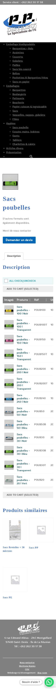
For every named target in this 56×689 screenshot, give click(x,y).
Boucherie (18, 102)
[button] (49, 682)
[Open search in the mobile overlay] (31, 156)
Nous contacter (27, 662)
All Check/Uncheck (22, 280)
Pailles (16, 65)
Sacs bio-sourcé (21, 69)
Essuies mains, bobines (26, 131)
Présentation (13, 152)
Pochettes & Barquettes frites (30, 77)
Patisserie (18, 98)
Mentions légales (27, 666)
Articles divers (14, 148)
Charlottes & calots (23, 144)
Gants (15, 135)
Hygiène (10, 123)
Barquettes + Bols (22, 48)
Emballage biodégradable (20, 44)
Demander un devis (19, 240)
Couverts (17, 56)
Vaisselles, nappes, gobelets (28, 115)
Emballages (12, 86)
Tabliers (17, 140)
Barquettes (19, 90)
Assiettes (18, 52)
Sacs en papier (21, 81)
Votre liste (47, 6)
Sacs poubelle (20, 127)
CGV (27, 669)
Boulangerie (19, 94)
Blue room (42, 673)
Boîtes (16, 73)
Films (15, 119)
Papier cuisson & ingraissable (29, 106)
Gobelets (17, 61)
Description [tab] (14, 256)
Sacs (15, 110)
